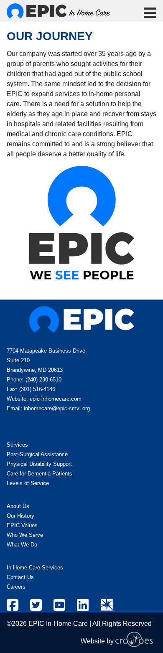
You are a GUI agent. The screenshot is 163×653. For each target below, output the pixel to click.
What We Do (22, 544)
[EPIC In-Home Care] (58, 10)
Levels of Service (28, 483)
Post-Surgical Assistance (37, 454)
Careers (16, 587)
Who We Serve (25, 535)
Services (17, 445)
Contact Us (20, 577)
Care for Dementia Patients (39, 473)
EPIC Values (22, 525)
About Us (18, 506)
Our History (20, 516)
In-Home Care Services (35, 567)
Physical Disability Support (39, 464)
